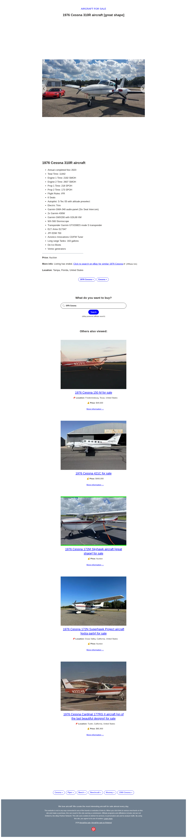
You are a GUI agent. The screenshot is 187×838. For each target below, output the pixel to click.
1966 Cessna (125, 792)
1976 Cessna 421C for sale (94, 473)
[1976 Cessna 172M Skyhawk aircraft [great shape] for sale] (93, 545)
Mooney (109, 792)
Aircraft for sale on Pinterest (101, 823)
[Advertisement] (93, 39)
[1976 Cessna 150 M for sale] (93, 388)
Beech (81, 792)
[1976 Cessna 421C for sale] (93, 469)
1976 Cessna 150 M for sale (93, 392)
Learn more (108, 818)
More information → (95, 409)
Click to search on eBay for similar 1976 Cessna (98, 264)
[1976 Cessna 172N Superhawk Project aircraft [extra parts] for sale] (93, 625)
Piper (70, 792)
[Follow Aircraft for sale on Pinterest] (93, 830)
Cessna (101, 279)
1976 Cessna (86, 279)
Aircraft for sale (93, 8)
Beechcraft (95, 792)
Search (94, 312)
